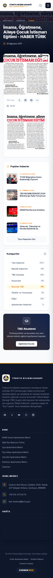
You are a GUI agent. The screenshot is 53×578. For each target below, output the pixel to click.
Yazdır (12, 106)
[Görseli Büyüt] (44, 58)
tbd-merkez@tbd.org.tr (19, 501)
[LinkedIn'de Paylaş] (25, 100)
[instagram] (26, 415)
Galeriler (6, 467)
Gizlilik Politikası (37, 559)
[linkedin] (33, 415)
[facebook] (5, 415)
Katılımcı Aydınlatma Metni (14, 462)
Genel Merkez (10, 476)
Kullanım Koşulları (26, 564)
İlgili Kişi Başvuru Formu (13, 442)
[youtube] (19, 415)
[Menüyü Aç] (48, 5)
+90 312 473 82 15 (17, 494)
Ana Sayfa (8, 20)
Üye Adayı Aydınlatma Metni (15, 452)
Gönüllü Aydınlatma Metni (14, 457)
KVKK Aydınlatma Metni (19, 559)
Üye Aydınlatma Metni (12, 447)
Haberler (20, 20)
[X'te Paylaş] (19, 100)
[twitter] (12, 415)
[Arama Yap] (40, 5)
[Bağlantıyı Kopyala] (37, 100)
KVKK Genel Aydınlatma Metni (16, 437)
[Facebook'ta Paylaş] (31, 100)
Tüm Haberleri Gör (26, 239)
